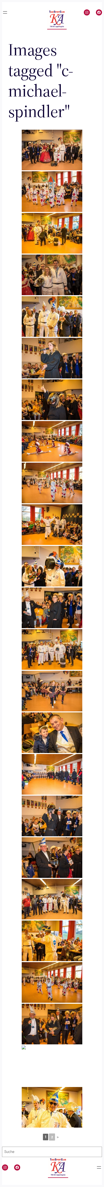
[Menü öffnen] (5, 12)
